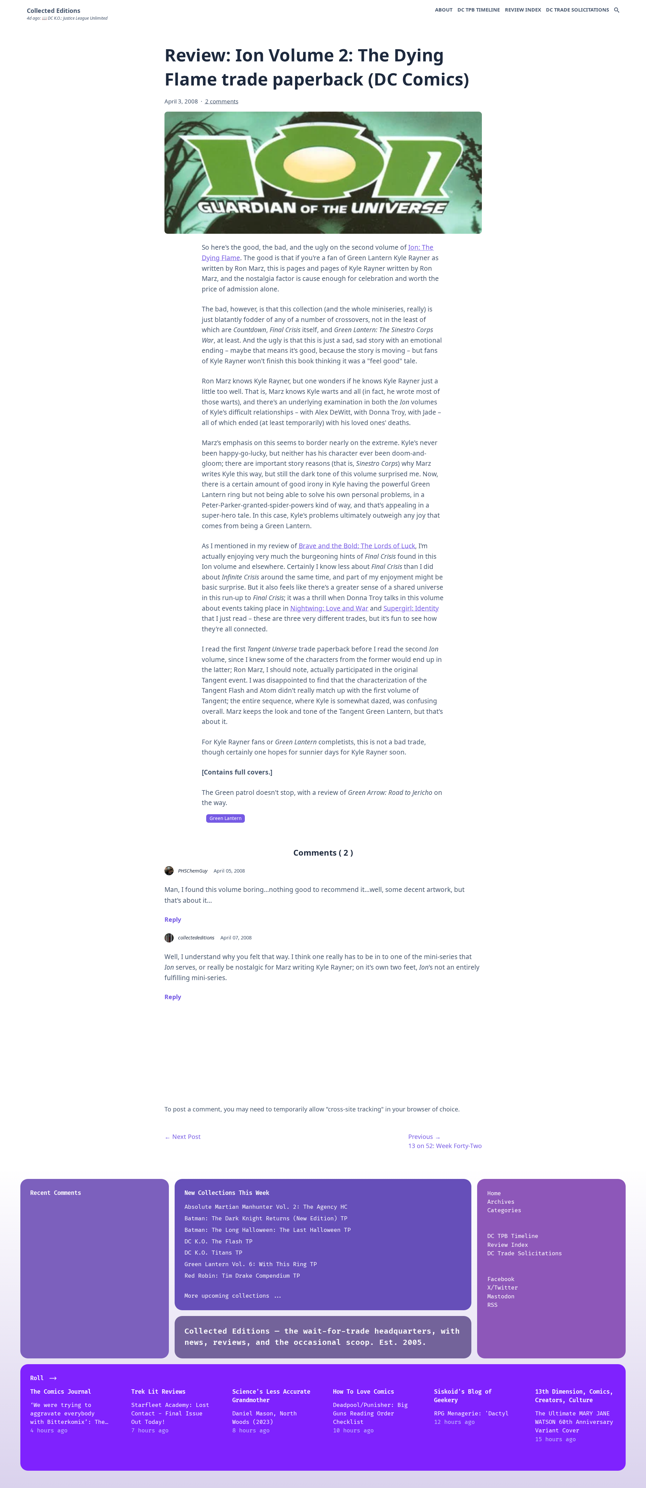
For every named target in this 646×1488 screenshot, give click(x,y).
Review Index (523, 9)
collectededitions (196, 937)
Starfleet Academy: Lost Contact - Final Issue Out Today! (170, 1413)
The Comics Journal (60, 1391)
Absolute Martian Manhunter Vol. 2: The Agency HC (265, 1206)
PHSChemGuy (193, 870)
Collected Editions (53, 10)
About (443, 9)
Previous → (424, 1136)
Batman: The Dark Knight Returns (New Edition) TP (265, 1218)
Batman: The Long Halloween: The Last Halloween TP (267, 1230)
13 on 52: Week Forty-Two (445, 1146)
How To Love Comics (363, 1391)
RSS (492, 1305)
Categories (504, 1210)
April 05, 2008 (229, 870)
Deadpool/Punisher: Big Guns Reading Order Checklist (370, 1413)
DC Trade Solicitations (577, 9)
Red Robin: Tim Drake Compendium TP (242, 1275)
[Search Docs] (616, 10)
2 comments (221, 101)
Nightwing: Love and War (329, 608)
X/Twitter (502, 1287)
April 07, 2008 (236, 937)
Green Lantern (225, 818)
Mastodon (500, 1296)
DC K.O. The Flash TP (218, 1241)
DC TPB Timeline (478, 9)
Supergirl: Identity (411, 608)
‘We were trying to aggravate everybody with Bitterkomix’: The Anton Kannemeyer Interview (67, 1422)
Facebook (500, 1279)
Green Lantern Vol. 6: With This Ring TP (250, 1264)
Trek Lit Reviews (158, 1391)
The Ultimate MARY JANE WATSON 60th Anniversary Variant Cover (574, 1422)
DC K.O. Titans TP (213, 1252)
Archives (500, 1201)
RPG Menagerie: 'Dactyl (471, 1413)
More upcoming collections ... (233, 1295)
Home (494, 1193)
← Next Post (182, 1136)
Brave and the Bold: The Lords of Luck (357, 545)
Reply (172, 919)
